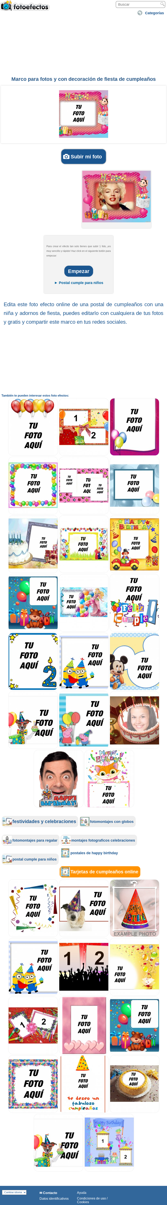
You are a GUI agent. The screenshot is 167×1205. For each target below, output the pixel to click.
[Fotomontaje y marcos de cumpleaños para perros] (33, 748)
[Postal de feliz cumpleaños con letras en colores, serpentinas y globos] (134, 630)
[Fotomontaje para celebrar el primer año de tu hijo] (134, 689)
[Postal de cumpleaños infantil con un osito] (33, 630)
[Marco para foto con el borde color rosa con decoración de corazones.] (84, 1053)
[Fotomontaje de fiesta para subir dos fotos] (84, 994)
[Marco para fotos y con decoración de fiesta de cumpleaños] (83, 114)
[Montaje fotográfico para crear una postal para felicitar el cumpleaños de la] (84, 630)
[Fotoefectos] (25, 7)
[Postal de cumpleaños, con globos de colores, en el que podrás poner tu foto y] (134, 513)
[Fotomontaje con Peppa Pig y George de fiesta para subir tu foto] (84, 748)
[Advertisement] (83, 45)
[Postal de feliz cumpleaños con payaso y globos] (134, 572)
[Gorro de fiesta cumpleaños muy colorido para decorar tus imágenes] (134, 936)
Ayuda (81, 1192)
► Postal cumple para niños (78, 283)
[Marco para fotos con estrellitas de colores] (33, 1112)
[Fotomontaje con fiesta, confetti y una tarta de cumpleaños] (134, 1112)
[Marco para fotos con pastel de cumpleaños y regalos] (33, 572)
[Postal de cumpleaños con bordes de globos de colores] (84, 572)
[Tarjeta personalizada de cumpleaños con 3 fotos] (84, 513)
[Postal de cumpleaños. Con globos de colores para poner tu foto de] (33, 454)
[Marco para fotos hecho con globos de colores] (33, 513)
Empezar (78, 271)
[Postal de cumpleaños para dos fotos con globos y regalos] (84, 454)
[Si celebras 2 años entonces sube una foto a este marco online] (33, 689)
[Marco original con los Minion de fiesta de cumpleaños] (84, 689)
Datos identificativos (54, 1198)
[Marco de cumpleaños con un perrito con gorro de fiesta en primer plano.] (84, 936)
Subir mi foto (86, 156)
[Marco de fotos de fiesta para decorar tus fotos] (33, 936)
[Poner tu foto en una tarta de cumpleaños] (134, 748)
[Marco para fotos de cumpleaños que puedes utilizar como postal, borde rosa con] (134, 454)
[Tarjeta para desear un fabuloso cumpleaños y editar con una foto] (84, 1112)
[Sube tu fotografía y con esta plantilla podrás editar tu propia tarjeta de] (59, 806)
